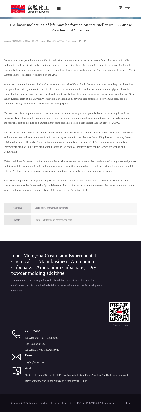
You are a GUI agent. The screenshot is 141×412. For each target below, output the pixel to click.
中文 (127, 8)
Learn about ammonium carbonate (51, 208)
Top (128, 403)
